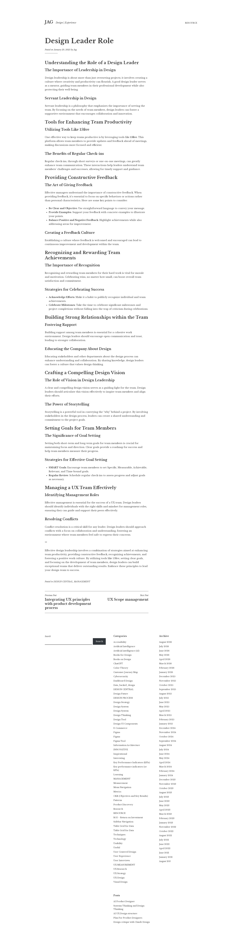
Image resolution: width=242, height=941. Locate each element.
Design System (121, 706)
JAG (49, 22)
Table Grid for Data (123, 826)
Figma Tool (119, 741)
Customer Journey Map (125, 672)
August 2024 (165, 745)
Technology (119, 839)
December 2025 (167, 676)
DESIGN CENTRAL (63, 581)
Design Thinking (122, 715)
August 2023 (165, 792)
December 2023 (167, 779)
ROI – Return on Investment (128, 817)
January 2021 (166, 857)
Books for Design (122, 655)
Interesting (119, 758)
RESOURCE (191, 23)
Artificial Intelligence (124, 646)
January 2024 (166, 775)
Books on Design (122, 659)
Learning (118, 774)
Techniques (119, 834)
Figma (116, 732)
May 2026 (164, 655)
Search (48, 636)
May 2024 (164, 758)
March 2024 (165, 766)
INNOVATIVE (120, 749)
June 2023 (164, 801)
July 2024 (164, 749)
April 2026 (164, 659)
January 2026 (166, 672)
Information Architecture (126, 745)
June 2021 (164, 852)
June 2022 (164, 844)
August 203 (165, 861)
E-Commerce (120, 728)
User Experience (122, 856)
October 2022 (166, 831)
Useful (116, 847)
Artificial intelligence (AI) (126, 651)
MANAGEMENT (82, 581)
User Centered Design (124, 852)
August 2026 (165, 642)
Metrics (117, 791)
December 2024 (167, 728)
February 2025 (166, 719)
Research (118, 809)
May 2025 (164, 706)
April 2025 (164, 711)
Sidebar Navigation (123, 821)
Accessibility (119, 642)
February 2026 (166, 668)
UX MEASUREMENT (124, 865)
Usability (118, 843)
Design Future (120, 693)
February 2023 (166, 818)
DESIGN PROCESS (123, 698)
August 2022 (165, 835)
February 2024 (166, 771)
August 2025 (165, 693)
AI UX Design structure (125, 913)
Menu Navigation (122, 787)
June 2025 (164, 702)
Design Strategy (121, 702)
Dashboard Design (123, 681)
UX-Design (119, 877)
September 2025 (167, 689)
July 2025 (164, 698)
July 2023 (164, 797)
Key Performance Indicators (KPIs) (131, 762)
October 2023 (166, 788)
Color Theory (120, 668)
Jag (75, 49)
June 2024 (164, 754)
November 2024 (167, 732)
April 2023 (164, 810)
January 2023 (166, 822)
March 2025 (165, 715)
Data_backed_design (124, 685)
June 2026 (164, 651)
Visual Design (120, 882)
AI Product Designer (124, 901)
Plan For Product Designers (127, 918)
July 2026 (164, 646)
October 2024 (166, 736)
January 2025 (166, 723)
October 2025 (166, 685)
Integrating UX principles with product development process (68, 602)
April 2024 (164, 762)
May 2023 (164, 805)
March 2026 (165, 663)
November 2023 (167, 784)
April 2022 (164, 848)
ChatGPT (118, 663)
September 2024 (167, 741)
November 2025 (167, 681)
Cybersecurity (120, 676)
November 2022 (167, 827)
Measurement (120, 783)
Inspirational (120, 754)
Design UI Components (125, 723)
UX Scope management (127, 597)
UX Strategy (119, 873)
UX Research (120, 869)
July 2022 (164, 840)
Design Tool (119, 719)
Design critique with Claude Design (131, 922)
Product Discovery (123, 804)
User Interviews (121, 860)
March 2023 (165, 814)
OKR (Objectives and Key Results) (130, 796)
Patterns (117, 800)
